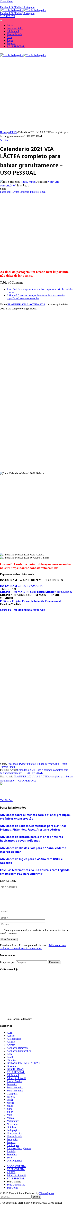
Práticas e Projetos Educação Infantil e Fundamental (30, 601)
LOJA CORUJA (16, 1169)
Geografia (12, 1093)
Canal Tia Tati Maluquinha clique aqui (22, 609)
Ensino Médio (14, 1081)
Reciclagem (13, 1145)
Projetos (11, 43)
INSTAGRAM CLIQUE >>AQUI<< (21, 585)
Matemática (13, 1121)
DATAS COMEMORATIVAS (23, 1063)
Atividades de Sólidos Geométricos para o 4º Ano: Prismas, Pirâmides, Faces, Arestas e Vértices (33, 827)
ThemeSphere (46, 1193)
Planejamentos (14, 1133)
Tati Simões (28, 182)
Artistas (11, 1044)
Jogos (10, 40)
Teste (9, 1157)
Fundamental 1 (15, 28)
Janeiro (10, 1102)
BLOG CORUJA (16, 1166)
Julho (10, 1108)
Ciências (11, 1060)
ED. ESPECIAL (16, 46)
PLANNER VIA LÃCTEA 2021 (26, 304)
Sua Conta (12, 1187)
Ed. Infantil (13, 31)
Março (10, 1117)
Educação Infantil (16, 1078)
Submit (36, 1196)
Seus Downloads (16, 1184)
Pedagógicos (13, 1130)
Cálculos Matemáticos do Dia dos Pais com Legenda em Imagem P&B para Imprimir (35, 872)
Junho (10, 1111)
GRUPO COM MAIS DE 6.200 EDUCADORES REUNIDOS (36, 591)
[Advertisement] (36, 93)
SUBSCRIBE (7, 16)
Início (10, 25)
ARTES (4, 140)
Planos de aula (14, 34)
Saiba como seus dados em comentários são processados (33, 947)
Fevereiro (12, 1084)
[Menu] (1, 20)
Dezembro (12, 1066)
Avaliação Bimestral (17, 1047)
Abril (9, 1032)
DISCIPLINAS (15, 1069)
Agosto (11, 1035)
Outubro (11, 1127)
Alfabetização (14, 1038)
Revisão (11, 1151)
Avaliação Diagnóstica (19, 1050)
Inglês (10, 1099)
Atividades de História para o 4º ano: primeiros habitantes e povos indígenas (31, 838)
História (11, 1096)
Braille (10, 1057)
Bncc (9, 37)
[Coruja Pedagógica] (23, 10)
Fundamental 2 (15, 1090)
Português (12, 1139)
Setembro (12, 1154)
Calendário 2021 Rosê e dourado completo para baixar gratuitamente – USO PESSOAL (34, 771)
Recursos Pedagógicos (19, 1148)
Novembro (12, 1124)
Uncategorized (14, 1160)
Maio (9, 1114)
